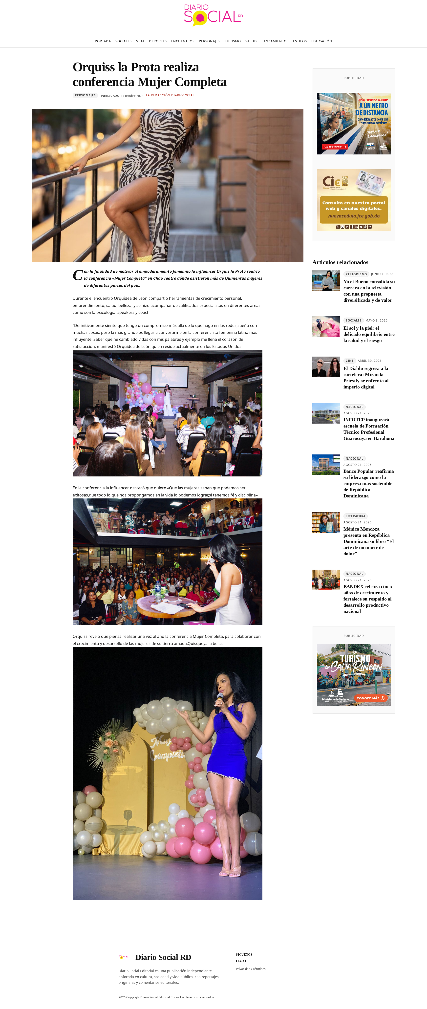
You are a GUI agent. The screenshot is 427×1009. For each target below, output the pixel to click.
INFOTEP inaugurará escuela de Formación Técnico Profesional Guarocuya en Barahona (368, 429)
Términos (259, 969)
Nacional (354, 407)
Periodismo (356, 274)
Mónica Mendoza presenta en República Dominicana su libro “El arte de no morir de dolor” (368, 541)
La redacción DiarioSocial (170, 95)
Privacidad (243, 969)
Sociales (354, 321)
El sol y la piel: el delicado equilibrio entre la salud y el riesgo (369, 334)
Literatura (355, 516)
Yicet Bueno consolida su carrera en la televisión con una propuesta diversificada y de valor (369, 291)
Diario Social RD (163, 957)
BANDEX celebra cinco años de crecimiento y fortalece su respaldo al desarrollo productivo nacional (367, 599)
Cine (350, 361)
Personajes (85, 95)
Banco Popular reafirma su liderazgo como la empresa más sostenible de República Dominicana (368, 484)
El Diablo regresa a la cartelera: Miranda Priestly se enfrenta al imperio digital (366, 377)
